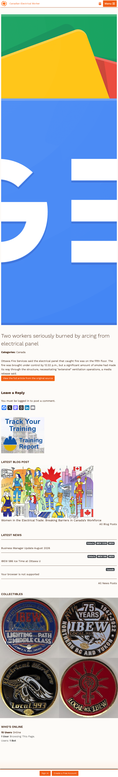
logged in (23, 400)
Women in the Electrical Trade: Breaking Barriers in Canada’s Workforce (51, 520)
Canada (20, 352)
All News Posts (107, 583)
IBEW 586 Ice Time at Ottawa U (21, 561)
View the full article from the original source (28, 378)
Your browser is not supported (20, 574)
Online (11, 732)
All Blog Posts (108, 524)
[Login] (100, 3)
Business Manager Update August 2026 (25, 548)
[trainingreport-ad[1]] (59, 435)
